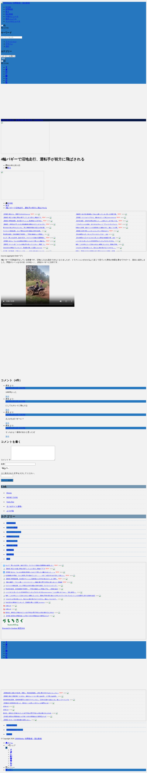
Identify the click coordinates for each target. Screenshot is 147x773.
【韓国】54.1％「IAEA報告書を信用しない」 (17, 720)
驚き (7, 12)
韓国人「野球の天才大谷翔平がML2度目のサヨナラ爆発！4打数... (96, 251)
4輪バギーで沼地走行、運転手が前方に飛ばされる (26, 208)
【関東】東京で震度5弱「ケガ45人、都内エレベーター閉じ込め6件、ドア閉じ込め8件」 (30, 696)
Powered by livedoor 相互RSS (13, 628)
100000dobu (11, 523)
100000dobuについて (14, 730)
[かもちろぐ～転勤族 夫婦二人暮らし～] (13, 626)
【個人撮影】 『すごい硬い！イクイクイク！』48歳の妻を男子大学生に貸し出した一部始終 (34, 582)
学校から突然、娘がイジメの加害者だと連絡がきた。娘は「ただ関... (97, 227)
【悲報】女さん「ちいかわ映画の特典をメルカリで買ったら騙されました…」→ (30, 572)
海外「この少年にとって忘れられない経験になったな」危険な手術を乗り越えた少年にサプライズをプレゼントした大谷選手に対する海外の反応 (50, 595)
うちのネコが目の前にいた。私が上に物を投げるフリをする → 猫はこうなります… (31, 599)
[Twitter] (11, 752)
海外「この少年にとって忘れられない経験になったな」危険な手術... (97, 244)
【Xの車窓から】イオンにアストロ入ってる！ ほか (92, 234)
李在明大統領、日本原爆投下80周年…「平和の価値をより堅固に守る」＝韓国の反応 (32, 589)
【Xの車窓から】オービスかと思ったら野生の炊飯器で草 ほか (95, 238)
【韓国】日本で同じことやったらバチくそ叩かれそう (92, 231)
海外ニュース (11, 19)
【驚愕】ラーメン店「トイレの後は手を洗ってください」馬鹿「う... (24, 244)
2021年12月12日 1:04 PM (15, 388)
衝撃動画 (9, 9)
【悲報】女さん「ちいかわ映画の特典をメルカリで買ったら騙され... (24, 241)
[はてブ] (11, 756)
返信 (7, 396)
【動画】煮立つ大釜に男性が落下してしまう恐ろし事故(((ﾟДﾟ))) (25, 569)
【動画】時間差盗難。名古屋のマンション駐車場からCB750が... (22, 221)
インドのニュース (13, 21)
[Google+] (11, 754)
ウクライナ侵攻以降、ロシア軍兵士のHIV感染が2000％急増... (22, 231)
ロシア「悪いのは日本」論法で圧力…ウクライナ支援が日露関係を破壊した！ (30, 565)
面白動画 (9, 14)
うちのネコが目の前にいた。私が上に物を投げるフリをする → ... (96, 248)
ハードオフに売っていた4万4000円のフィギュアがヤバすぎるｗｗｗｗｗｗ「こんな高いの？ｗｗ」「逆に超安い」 (41, 592)
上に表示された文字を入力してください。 (18, 473)
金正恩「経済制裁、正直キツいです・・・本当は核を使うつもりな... (24, 251)
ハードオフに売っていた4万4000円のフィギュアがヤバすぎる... (95, 241)
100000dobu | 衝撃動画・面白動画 (28, 739)
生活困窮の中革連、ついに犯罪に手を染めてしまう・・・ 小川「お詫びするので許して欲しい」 (35, 575)
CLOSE (6, 28)
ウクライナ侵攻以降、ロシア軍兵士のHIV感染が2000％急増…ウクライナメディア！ (32, 585)
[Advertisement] (73, 102)
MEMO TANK (12, 497)
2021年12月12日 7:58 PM (15, 415)
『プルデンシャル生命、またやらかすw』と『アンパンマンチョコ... (97, 224)
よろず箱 (10, 511)
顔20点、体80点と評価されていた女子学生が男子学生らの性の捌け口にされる (30, 612)
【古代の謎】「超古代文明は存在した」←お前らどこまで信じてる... (97, 221)
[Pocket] (11, 759)
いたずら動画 (11, 528)
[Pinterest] (11, 765)
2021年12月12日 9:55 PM (15, 428)
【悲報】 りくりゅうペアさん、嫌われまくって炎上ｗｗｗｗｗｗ (96, 217)
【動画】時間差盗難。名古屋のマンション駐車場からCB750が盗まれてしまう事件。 (32, 579)
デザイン (9, 44)
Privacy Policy (11, 725)
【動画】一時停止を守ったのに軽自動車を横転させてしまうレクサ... (24, 224)
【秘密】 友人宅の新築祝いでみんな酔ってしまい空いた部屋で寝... (96, 214)
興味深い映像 (11, 545)
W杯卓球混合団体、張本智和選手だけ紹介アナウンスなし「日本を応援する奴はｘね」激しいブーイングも (36, 700)
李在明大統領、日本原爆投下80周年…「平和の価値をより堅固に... (23, 234)
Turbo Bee (10, 502)
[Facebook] (11, 750)
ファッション (11, 42)
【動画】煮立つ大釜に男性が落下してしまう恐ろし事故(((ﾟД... (22, 217)
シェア (13, 745)
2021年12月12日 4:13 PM (15, 401)
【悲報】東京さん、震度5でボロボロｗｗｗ (16, 214)
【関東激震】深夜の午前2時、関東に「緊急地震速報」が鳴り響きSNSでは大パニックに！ (31, 693)
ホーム (10, 743)
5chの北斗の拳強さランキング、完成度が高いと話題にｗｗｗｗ (22, 248)
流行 (7, 46)
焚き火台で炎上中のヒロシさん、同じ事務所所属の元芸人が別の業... (24, 227)
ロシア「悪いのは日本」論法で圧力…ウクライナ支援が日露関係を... (24, 238)
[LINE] (11, 761)
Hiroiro (9, 493)
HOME (8, 7)
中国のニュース (12, 16)
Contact (9, 734)
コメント (6, 460)
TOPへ (10, 770)
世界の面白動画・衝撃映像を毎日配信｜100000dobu (22, 120)
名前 (3, 464)
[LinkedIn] (11, 763)
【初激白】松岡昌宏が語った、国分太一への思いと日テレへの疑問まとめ (26, 703)
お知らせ (8, 606)
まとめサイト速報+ (14, 506)
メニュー (11, 767)
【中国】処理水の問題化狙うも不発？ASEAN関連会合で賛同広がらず (27, 616)
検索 (3, 58)
